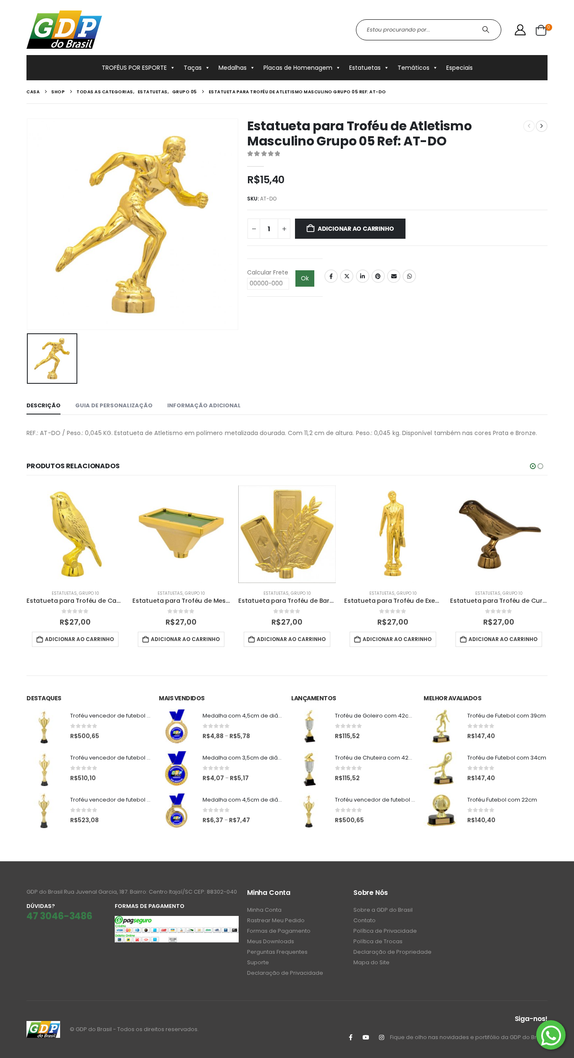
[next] (542, 126)
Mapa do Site (371, 962)
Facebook (331, 276)
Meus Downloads (270, 941)
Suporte (258, 962)
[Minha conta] (520, 29)
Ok (305, 278)
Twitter (346, 276)
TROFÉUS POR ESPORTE (134, 67)
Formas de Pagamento (279, 931)
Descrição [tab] (43, 405)
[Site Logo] (64, 30)
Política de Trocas (378, 941)
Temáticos (413, 67)
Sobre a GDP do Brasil (383, 910)
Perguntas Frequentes (277, 952)
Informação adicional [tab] (204, 405)
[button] (533, 466)
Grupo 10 (89, 593)
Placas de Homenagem (297, 67)
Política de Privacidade (385, 931)
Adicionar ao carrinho (356, 228)
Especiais (459, 67)
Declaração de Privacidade (285, 973)
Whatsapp (409, 276)
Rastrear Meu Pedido (276, 920)
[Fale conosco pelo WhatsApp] (551, 1035)
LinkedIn (362, 276)
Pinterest (378, 276)
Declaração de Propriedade (392, 952)
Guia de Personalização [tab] (114, 405)
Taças (193, 67)
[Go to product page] (75, 534)
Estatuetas (365, 67)
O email (393, 276)
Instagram (381, 1037)
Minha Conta (264, 910)
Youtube (366, 1037)
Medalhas (233, 67)
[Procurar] (487, 30)
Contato (364, 920)
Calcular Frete (267, 272)
